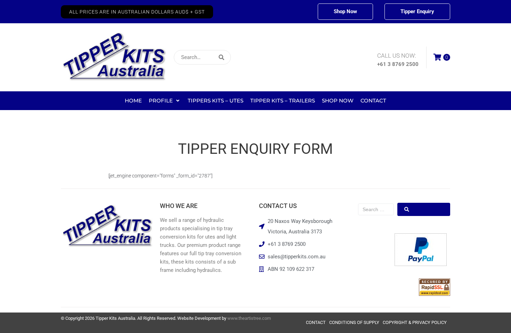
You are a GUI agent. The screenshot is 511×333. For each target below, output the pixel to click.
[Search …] (376, 209)
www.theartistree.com (249, 318)
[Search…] (202, 57)
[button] (137, 11)
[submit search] (267, 57)
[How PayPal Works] (421, 264)
